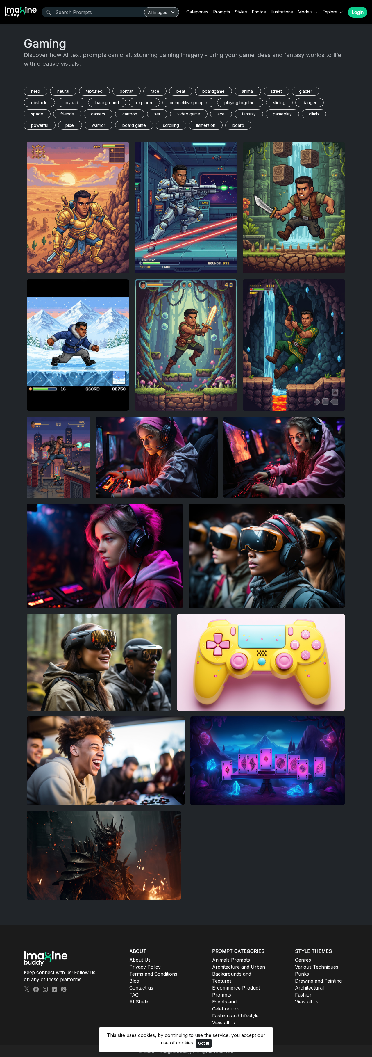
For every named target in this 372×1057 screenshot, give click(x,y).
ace (221, 113)
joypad (71, 102)
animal (248, 91)
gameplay (282, 113)
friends (67, 113)
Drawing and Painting (318, 981)
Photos (259, 12)
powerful (39, 125)
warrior (98, 125)
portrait (126, 91)
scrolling (171, 125)
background (107, 102)
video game (188, 113)
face (155, 91)
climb (314, 113)
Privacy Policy (145, 967)
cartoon (129, 113)
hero (35, 91)
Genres (303, 960)
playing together (240, 102)
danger (309, 102)
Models (305, 12)
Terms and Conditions (153, 974)
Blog (134, 981)
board (238, 125)
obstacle (39, 102)
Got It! (203, 1043)
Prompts (221, 12)
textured (94, 91)
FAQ (134, 995)
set (157, 113)
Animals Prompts (231, 960)
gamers (98, 113)
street (276, 91)
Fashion (303, 995)
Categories (197, 12)
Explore (330, 12)
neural (63, 91)
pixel (70, 125)
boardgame (213, 91)
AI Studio (139, 1002)
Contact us (141, 988)
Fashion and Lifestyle (235, 1016)
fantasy (249, 113)
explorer (144, 102)
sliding (279, 102)
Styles (241, 12)
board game (134, 125)
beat (180, 91)
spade (37, 113)
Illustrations (282, 12)
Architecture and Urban (238, 967)
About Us (140, 960)
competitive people (188, 102)
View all (220, 1023)
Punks (302, 974)
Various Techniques (316, 967)
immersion (205, 125)
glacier (305, 91)
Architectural (309, 988)
